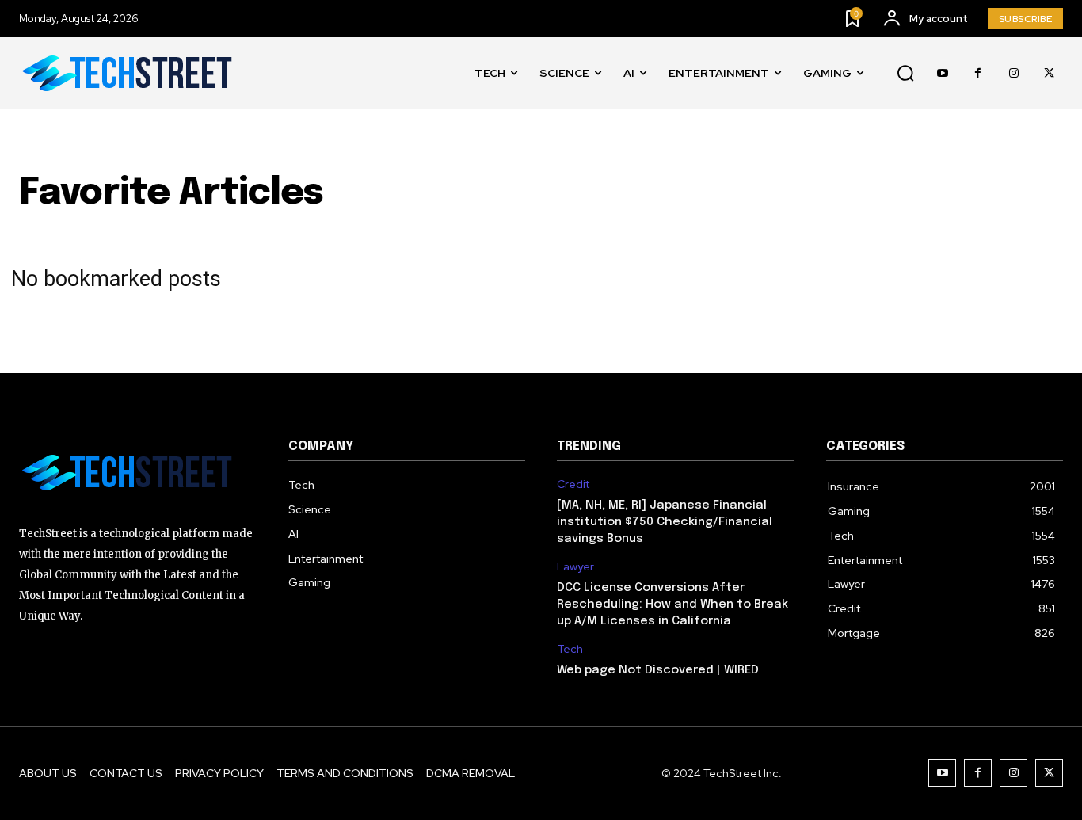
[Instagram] (1013, 73)
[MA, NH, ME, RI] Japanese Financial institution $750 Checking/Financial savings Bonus (664, 522)
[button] (905, 74)
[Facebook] (978, 73)
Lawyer (575, 567)
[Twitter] (1049, 73)
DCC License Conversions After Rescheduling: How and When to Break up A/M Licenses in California (672, 604)
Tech (570, 649)
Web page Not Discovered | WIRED (658, 670)
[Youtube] (942, 73)
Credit (573, 484)
